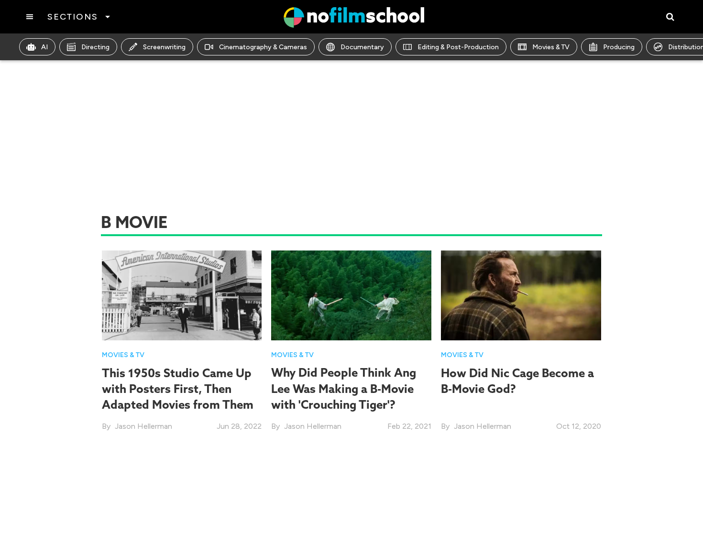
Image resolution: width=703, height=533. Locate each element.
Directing (95, 47)
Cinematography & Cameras (263, 47)
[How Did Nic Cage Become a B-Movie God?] (521, 294)
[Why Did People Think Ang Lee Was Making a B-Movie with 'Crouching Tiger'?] (351, 294)
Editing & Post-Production (458, 47)
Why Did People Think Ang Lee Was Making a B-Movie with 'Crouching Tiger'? (343, 388)
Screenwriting (164, 47)
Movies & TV (551, 47)
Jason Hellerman (143, 426)
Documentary (362, 47)
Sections (72, 16)
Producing (619, 47)
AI (44, 47)
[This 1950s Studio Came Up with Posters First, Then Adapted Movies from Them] (182, 294)
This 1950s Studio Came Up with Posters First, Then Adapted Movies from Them (177, 389)
